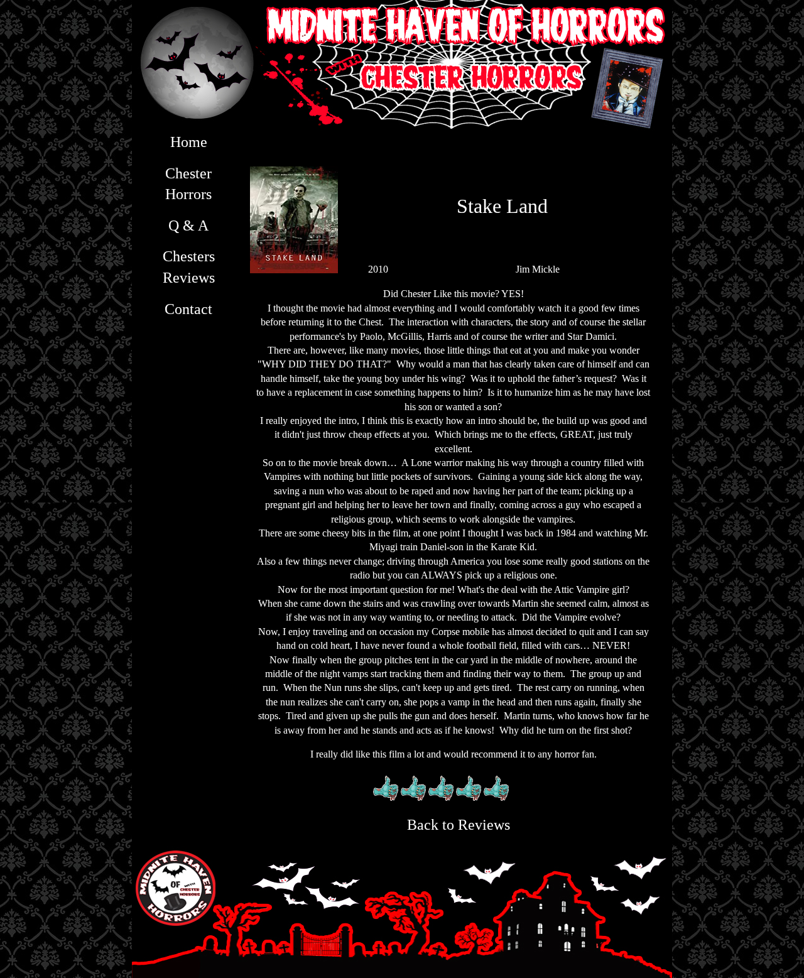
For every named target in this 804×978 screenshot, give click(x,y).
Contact (188, 309)
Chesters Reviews (189, 267)
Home (188, 142)
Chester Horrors (188, 184)
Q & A (188, 225)
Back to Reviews (458, 825)
